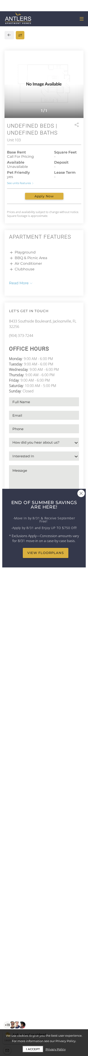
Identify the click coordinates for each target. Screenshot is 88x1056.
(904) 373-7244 (21, 335)
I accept (33, 1049)
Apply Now (44, 196)
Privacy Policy (56, 1049)
